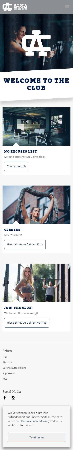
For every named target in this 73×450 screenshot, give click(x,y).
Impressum (9, 373)
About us (7, 362)
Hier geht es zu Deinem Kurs (25, 244)
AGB (5, 379)
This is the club (16, 166)
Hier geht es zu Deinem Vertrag (27, 322)
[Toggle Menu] (67, 7)
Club (5, 357)
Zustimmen (36, 437)
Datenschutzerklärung (14, 368)
